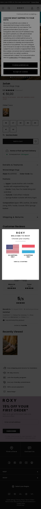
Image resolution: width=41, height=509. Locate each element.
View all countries (20, 261)
